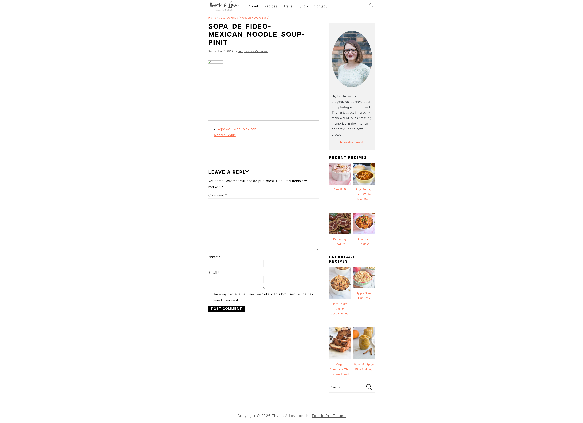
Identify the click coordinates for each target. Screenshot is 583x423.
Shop (303, 6)
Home (212, 17)
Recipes (270, 6)
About (253, 6)
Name (214, 257)
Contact (320, 6)
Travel (288, 6)
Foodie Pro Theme (329, 416)
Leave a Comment (256, 51)
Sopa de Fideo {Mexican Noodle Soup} (244, 17)
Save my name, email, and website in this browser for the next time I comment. (264, 297)
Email (214, 273)
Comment (217, 195)
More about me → (352, 142)
